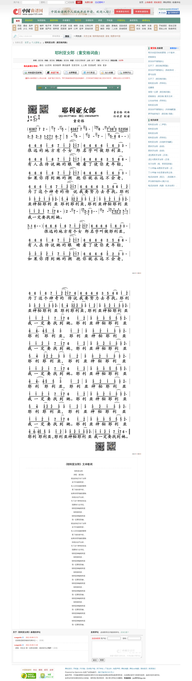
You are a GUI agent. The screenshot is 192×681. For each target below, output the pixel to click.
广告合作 (108, 669)
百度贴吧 (92, 65)
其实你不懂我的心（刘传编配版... (162, 109)
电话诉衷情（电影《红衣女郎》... (162, 186)
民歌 (20, 26)
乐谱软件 (89, 20)
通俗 (25, 26)
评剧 (108, 29)
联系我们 (152, 669)
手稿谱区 (163, 26)
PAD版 (82, 669)
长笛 (70, 26)
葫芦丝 (48, 29)
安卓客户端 (91, 669)
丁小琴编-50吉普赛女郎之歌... (161, 173)
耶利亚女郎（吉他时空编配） (161, 142)
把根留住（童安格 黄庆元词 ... (161, 96)
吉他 (81, 26)
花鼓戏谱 (123, 26)
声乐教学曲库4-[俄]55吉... (159, 181)
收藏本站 (176, 2)
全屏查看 (71, 73)
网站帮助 (167, 2)
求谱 (100, 20)
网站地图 (124, 669)
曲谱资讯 (134, 20)
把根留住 (152, 57)
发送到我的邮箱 (33, 73)
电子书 (78, 20)
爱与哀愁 (152, 74)
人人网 (84, 65)
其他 (150, 29)
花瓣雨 (151, 88)
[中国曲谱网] (28, 16)
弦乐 (138, 29)
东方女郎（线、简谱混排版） (161, 164)
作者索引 (66, 20)
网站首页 (68, 669)
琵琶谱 (63, 29)
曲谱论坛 (146, 20)
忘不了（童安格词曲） (158, 79)
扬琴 (70, 29)
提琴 (81, 29)
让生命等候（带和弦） (158, 101)
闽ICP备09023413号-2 (106, 672)
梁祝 (107, 36)
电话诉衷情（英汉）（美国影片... (162, 177)
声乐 (138, 26)
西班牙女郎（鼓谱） (157, 146)
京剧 (102, 26)
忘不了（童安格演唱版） (159, 66)
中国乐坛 (121, 20)
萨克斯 (63, 26)
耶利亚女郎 (153, 105)
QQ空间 (48, 65)
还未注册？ (125, 632)
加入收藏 (107, 73)
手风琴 (56, 26)
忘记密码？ (100, 2)
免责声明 (116, 669)
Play (45, 88)
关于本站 (100, 669)
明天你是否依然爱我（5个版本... (162, 53)
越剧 (108, 26)
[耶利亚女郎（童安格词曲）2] (78, 454)
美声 (31, 26)
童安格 (40, 60)
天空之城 (87, 36)
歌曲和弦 (172, 29)
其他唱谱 (123, 29)
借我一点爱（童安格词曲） (160, 92)
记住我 (71, 2)
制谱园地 (41, 20)
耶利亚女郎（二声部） (158, 124)
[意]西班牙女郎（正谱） (158, 155)
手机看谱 (89, 73)
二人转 (115, 29)
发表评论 (125, 73)
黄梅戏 (115, 26)
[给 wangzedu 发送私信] (23, 637)
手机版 (110, 20)
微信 (41, 65)
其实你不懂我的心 (156, 61)
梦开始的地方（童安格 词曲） (161, 114)
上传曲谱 (149, 2)
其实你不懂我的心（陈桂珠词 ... (162, 70)
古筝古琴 (89, 26)
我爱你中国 (115, 36)
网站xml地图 (134, 669)
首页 (141, 2)
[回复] (41, 640)
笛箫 (42, 29)
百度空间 (75, 65)
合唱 (20, 29)
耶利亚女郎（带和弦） (158, 83)
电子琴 (48, 26)
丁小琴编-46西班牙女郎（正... (161, 168)
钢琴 (42, 26)
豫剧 (102, 29)
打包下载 (53, 73)
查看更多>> (174, 48)
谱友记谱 (172, 26)
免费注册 (89, 2)
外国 (31, 29)
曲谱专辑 (54, 20)
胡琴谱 (56, 29)
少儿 (25, 29)
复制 (99, 65)
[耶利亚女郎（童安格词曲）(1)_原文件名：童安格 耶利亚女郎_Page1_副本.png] (78, 273)
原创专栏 (29, 20)
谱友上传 (163, 29)
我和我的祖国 (98, 36)
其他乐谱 (89, 29)
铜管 (76, 26)
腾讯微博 (66, 65)
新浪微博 (57, 65)
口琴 (76, 29)
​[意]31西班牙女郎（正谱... (159, 159)
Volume (117, 87)
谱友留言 (158, 2)
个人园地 (35, 42)
